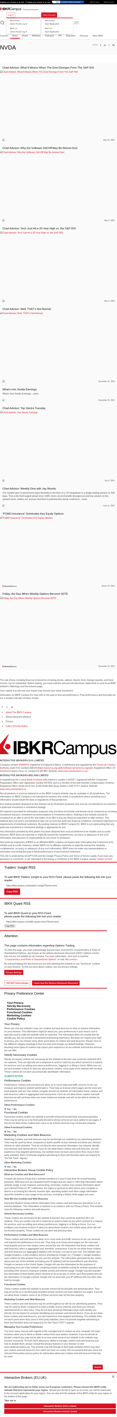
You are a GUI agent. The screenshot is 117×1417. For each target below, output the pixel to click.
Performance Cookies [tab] (21, 1009)
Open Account (49, 15)
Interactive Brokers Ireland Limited (60, 1411)
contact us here (104, 859)
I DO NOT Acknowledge (17, 983)
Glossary (84, 35)
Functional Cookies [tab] (19, 1012)
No (15, 1109)
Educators (70, 35)
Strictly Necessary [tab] (19, 1005)
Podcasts (49, 35)
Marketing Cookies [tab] (19, 1015)
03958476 (24, 765)
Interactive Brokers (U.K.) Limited (60, 1406)
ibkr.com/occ (71, 959)
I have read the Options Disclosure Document (56, 983)
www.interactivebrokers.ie (13, 789)
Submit (97, 1367)
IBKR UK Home (109, 2)
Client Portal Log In (18, 22)
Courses (4, 35)
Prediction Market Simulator (68, 2)
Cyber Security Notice (17, 726)
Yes (8, 1109)
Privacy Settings (14, 972)
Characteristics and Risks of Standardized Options (30, 959)
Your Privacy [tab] (15, 1002)
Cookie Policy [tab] (16, 1018)
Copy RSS (12, 891)
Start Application (52, 22)
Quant (25, 35)
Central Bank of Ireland (30, 779)
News (15, 35)
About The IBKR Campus (18, 712)
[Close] (113, 866)
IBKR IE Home (94, 2)
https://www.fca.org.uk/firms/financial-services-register (65, 768)
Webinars (36, 35)
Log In (11, 15)
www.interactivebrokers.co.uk (73, 771)
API (60, 35)
